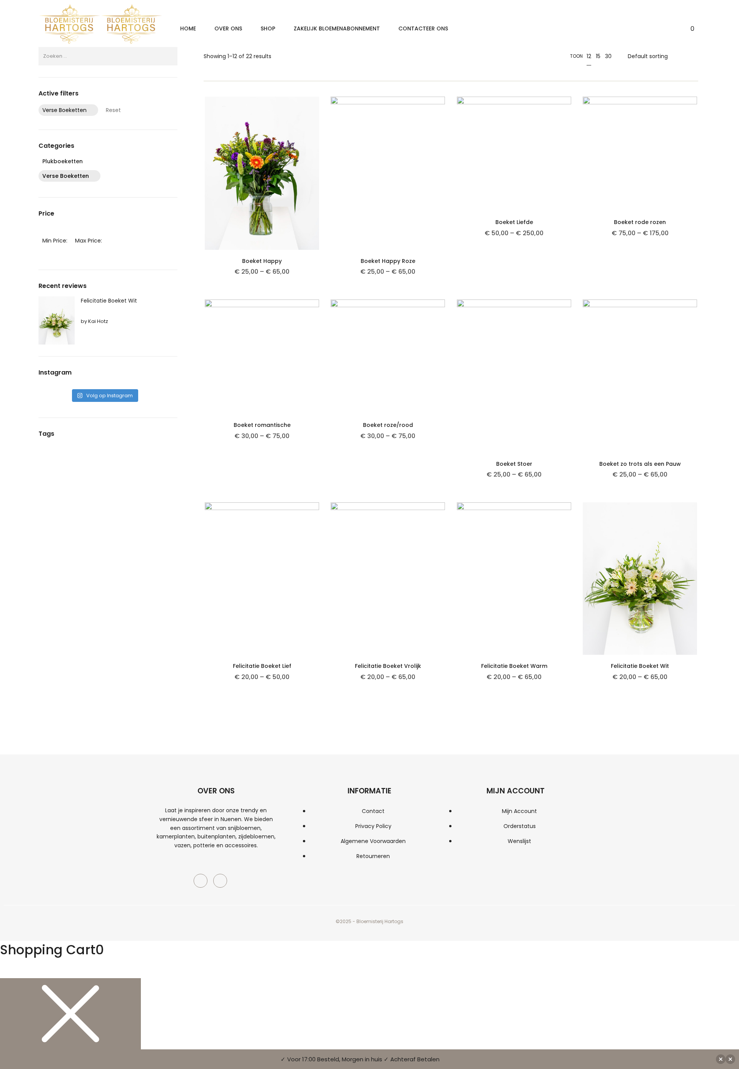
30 (608, 56)
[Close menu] (70, 1013)
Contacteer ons (423, 28)
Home (188, 28)
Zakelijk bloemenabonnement (337, 28)
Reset (113, 110)
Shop (268, 28)
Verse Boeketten (64, 110)
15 (598, 56)
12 (589, 56)
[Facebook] (200, 881)
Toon (576, 56)
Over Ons (228, 28)
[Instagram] (220, 881)
